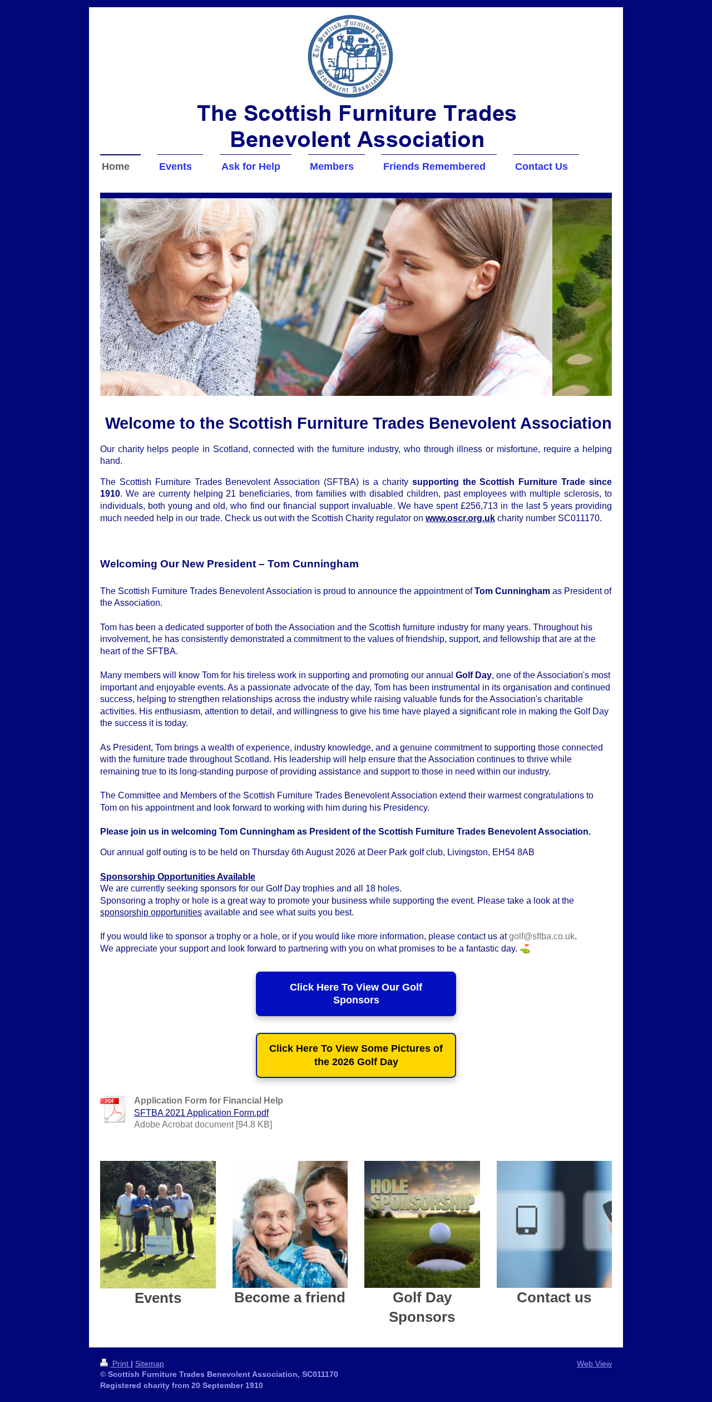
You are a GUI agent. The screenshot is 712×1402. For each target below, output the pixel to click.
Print (120, 1363)
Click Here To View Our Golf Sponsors (356, 994)
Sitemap (149, 1363)
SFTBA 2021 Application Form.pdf (201, 1112)
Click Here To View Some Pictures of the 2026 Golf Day (356, 1055)
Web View (594, 1363)
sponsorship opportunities (151, 912)
